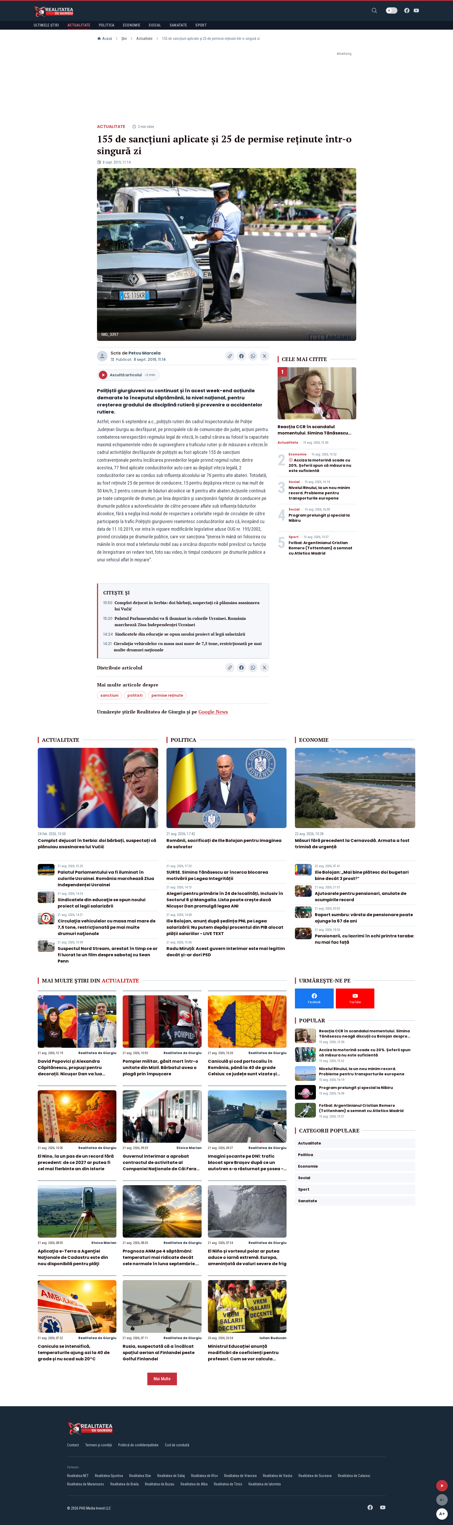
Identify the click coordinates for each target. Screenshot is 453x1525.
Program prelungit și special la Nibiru (356, 1087)
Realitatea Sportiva (109, 1476)
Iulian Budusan (273, 1338)
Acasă (107, 38)
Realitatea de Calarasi (354, 1476)
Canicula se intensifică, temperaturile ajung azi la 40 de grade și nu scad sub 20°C (74, 1352)
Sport (294, 537)
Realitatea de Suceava (315, 1476)
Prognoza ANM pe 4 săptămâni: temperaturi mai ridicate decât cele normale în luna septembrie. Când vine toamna (159, 1260)
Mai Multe (162, 1378)
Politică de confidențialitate (138, 1445)
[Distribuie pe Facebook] (241, 356)
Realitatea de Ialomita (265, 1484)
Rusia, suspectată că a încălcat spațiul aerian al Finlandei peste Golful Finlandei (159, 1352)
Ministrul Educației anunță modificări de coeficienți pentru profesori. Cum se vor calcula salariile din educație (243, 1355)
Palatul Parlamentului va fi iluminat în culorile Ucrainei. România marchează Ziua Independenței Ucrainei (180, 621)
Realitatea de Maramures (85, 1484)
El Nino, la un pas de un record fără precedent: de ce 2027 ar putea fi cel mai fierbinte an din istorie (76, 1162)
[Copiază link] (230, 356)
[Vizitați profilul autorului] (102, 356)
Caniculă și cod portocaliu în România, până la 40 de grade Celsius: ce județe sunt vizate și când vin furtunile (242, 1070)
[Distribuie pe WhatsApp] (253, 356)
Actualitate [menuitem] (78, 25)
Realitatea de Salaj (171, 1476)
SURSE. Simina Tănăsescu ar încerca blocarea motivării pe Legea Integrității (217, 875)
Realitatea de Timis (228, 1484)
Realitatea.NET (78, 1476)
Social (294, 482)
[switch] (391, 10)
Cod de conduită (177, 1445)
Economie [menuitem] (132, 25)
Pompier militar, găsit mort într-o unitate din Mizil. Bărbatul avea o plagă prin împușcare (160, 1067)
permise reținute (167, 695)
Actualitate (144, 38)
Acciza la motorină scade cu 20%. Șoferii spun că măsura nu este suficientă (320, 465)
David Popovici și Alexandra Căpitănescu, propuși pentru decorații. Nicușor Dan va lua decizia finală (70, 1070)
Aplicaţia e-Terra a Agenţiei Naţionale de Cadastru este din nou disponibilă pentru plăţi (73, 1257)
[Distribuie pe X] (264, 356)
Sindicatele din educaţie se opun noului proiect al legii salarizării (180, 634)
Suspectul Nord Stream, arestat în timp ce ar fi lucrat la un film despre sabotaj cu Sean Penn (108, 955)
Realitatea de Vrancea (240, 1476)
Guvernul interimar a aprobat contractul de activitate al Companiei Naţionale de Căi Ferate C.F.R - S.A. (162, 1165)
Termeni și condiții (98, 1445)
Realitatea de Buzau (159, 1484)
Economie (297, 454)
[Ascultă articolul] (442, 1485)
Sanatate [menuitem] (178, 25)
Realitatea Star (140, 1476)
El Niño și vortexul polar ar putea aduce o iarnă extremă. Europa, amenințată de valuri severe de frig (247, 1257)
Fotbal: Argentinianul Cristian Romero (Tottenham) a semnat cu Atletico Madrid (320, 548)
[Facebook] (407, 10)
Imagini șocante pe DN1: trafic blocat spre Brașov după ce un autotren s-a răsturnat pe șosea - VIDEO (245, 1165)
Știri (124, 38)
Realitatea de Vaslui (277, 1476)
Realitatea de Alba (194, 1484)
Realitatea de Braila (124, 1484)
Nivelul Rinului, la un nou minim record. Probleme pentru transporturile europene (319, 493)
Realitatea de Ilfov (204, 1476)
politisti (135, 695)
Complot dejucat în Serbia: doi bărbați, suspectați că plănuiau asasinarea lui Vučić (187, 606)
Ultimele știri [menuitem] (46, 25)
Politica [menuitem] (107, 25)
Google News (213, 711)
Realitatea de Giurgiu (97, 1053)
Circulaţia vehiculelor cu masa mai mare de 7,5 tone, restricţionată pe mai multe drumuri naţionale (188, 647)
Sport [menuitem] (201, 25)
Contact (73, 1445)
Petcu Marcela (144, 353)
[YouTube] (416, 10)
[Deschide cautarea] (374, 10)
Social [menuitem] (155, 25)
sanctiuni (109, 695)
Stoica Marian (189, 1148)
